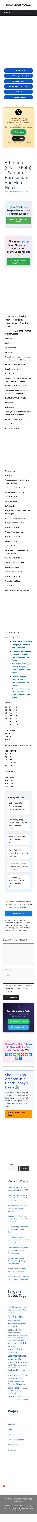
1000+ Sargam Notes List (18, 76)
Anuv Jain (11, 1313)
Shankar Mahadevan (16, 1381)
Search (10, 1165)
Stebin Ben (24, 1388)
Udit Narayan (14, 1396)
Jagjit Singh (21, 1337)
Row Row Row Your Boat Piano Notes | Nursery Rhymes (17, 1208)
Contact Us (12, 1450)
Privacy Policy (13, 1445)
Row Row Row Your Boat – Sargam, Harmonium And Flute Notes (17, 1219)
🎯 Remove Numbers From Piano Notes (18, 262)
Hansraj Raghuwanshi (14, 1335)
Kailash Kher (12, 1346)
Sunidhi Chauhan (14, 1391)
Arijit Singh (15, 1316)
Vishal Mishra (22, 1399)
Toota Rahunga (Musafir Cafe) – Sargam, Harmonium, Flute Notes (18, 1240)
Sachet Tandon (13, 1378)
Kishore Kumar (16, 1349)
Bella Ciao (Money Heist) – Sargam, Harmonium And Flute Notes (22, 645)
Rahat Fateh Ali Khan (18, 1375)
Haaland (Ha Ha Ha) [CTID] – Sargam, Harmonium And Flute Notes (18, 1198)
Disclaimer (12, 1434)
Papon (23, 1370)
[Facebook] (7, 1055)
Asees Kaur (12, 1323)
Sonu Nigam (14, 1387)
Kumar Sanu (13, 1352)
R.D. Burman (11, 1373)
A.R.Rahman (13, 1307)
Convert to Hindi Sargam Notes (18, 220)
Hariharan (24, 1335)
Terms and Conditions (16, 1440)
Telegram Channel (19, 1027)
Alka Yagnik (13, 1310)
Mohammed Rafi (15, 1359)
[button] (32, 13)
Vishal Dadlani (11, 1400)
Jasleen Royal (12, 1340)
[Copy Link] (17, 1058)
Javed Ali (20, 1340)
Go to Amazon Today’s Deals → (16, 1113)
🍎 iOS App (18, 138)
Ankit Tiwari (23, 1310)
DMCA (10, 1429)
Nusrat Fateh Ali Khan (14, 1367)
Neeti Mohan (12, 1365)
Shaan (20, 1378)
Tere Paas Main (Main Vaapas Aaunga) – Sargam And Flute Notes (17, 1261)
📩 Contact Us (18, 913)
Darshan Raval (14, 1329)
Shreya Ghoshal (16, 1384)
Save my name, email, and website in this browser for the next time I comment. (18, 988)
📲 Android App (18, 132)
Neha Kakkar (22, 1365)
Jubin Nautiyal (15, 1343)
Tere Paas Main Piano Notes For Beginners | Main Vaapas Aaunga (18, 1250)
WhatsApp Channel (20, 1021)
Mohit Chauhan (15, 1362)
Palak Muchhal (14, 1370)
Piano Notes (18, 81)
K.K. (25, 1343)
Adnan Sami (22, 1307)
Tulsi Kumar (12, 1393)
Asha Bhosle (23, 1323)
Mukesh (26, 1362)
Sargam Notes (18, 70)
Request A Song (18, 97)
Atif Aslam (13, 1326)
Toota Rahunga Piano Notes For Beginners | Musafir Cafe (18, 1229)
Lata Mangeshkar (17, 1355)
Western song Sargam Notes (16, 920)
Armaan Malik (14, 1320)
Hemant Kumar (12, 1337)
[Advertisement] (18, 37)
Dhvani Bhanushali (14, 1333)
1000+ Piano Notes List (18, 86)
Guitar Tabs (18, 92)
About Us (11, 1424)
